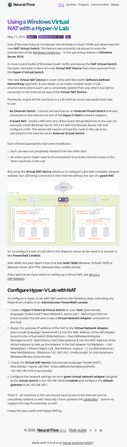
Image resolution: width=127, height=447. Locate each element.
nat (68, 36)
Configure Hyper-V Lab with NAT (41, 290)
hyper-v (32, 36)
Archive (71, 4)
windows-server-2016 (51, 36)
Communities (100, 4)
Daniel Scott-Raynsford (78, 443)
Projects (83, 4)
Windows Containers (46, 52)
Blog (61, 4)
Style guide (78, 430)
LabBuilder (90, 399)
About (115, 4)
